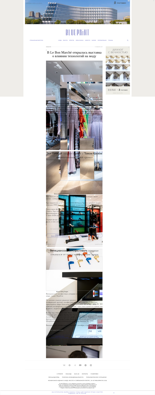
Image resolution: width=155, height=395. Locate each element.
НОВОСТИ (48, 46)
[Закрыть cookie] (113, 392)
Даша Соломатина (58, 229)
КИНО (53, 244)
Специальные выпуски (36, 40)
